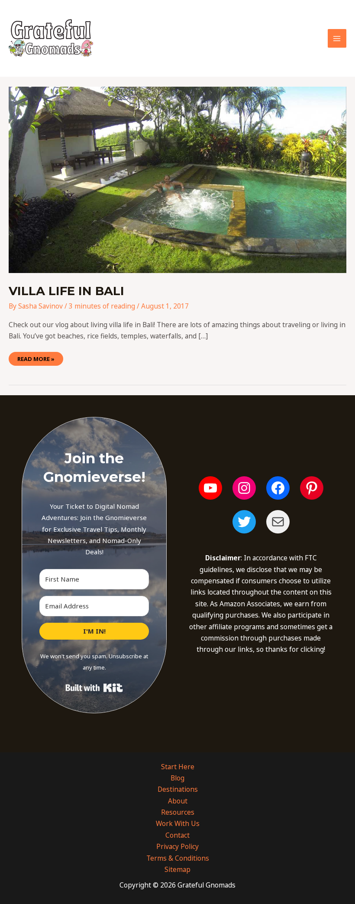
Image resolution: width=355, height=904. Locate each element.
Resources (177, 812)
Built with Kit (94, 688)
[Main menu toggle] (337, 38)
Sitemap (177, 869)
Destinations (178, 789)
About (177, 801)
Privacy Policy (177, 846)
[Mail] (278, 521)
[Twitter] (244, 521)
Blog (177, 778)
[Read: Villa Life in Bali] (177, 179)
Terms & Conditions (177, 858)
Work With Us (178, 823)
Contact (177, 835)
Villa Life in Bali (66, 291)
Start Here (177, 766)
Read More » (36, 357)
